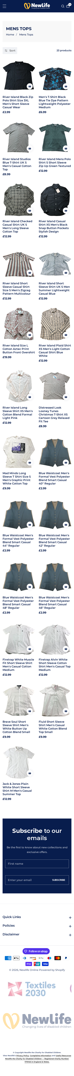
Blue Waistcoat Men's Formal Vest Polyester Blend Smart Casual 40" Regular (54, 478)
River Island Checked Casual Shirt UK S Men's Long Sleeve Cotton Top (17, 226)
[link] (37, 1021)
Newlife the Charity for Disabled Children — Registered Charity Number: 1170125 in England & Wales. (37, 1060)
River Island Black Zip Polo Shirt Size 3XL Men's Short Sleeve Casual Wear (18, 102)
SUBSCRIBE (58, 880)
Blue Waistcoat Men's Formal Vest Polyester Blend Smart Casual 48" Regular (18, 602)
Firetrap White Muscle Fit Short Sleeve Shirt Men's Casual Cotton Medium (18, 665)
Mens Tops (26, 34)
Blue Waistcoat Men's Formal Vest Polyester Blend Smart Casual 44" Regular (18, 540)
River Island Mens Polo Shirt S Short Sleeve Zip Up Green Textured (55, 162)
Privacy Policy (22, 1055)
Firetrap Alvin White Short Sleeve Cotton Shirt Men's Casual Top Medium (55, 665)
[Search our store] (63, 6)
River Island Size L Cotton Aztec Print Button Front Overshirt (19, 349)
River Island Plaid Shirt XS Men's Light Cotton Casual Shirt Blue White (55, 350)
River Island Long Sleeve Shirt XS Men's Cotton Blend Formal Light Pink (18, 413)
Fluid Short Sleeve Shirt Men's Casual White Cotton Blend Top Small (53, 727)
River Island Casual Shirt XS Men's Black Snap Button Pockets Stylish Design (54, 226)
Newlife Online (28, 970)
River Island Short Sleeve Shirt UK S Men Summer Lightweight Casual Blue (54, 288)
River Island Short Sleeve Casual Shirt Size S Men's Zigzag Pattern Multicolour (17, 288)
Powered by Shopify (52, 970)
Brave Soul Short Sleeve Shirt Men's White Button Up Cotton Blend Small (16, 727)
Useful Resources (63, 1055)
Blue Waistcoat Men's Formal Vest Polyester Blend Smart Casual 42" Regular (54, 540)
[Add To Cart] (30, 86)
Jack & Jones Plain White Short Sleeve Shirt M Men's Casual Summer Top (17, 789)
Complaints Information (40, 1055)
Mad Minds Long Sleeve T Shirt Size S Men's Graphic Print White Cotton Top (17, 478)
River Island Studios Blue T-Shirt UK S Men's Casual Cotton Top (17, 164)
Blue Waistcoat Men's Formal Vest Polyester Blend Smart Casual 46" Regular (54, 602)
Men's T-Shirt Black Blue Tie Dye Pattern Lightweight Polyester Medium (55, 102)
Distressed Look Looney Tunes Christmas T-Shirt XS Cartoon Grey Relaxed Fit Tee (54, 414)
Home (10, 34)
